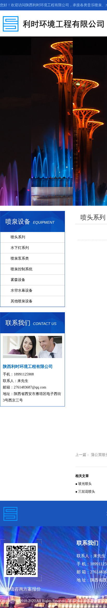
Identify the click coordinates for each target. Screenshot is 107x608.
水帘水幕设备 (21, 290)
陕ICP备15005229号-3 (85, 601)
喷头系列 (18, 237)
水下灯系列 (20, 248)
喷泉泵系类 (20, 258)
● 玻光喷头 (83, 484)
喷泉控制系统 (21, 269)
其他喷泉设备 (21, 301)
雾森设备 (18, 280)
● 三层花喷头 (85, 491)
